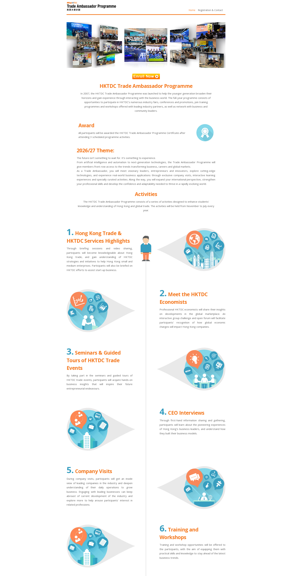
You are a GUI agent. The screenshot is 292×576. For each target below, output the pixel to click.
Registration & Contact (210, 10)
